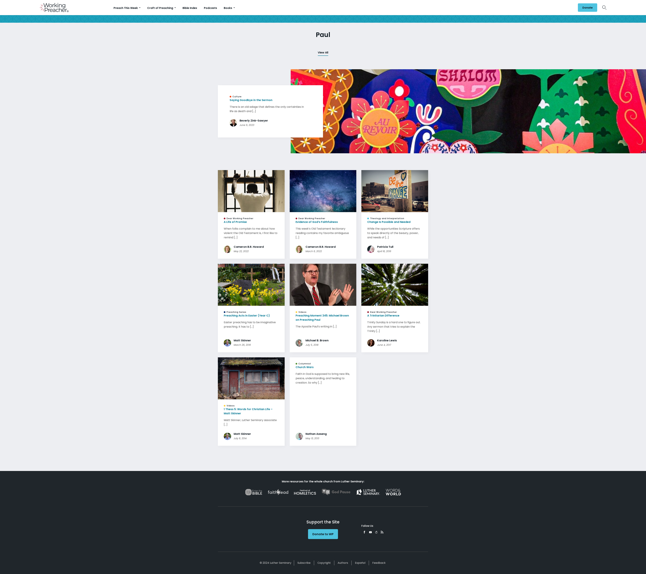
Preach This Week (126, 8)
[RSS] (382, 532)
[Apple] (376, 532)
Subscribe (304, 563)
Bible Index (190, 8)
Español (360, 563)
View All (323, 52)
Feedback (379, 563)
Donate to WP (323, 534)
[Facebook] (364, 532)
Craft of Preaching (160, 8)
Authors (343, 563)
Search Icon (604, 7)
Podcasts (210, 8)
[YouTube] (370, 532)
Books (228, 8)
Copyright (324, 563)
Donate (587, 8)
